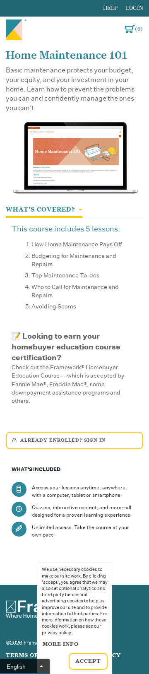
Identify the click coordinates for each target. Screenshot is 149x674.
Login (134, 8)
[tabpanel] (74, 317)
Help (110, 8)
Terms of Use (29, 655)
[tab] (44, 210)
